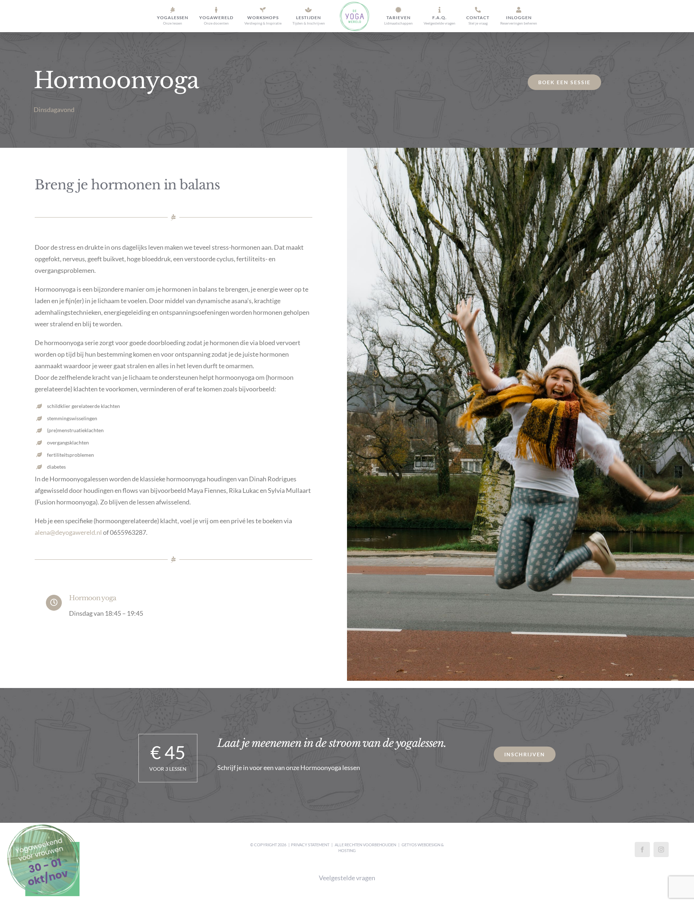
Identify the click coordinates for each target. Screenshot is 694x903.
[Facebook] (642, 849)
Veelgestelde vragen (347, 878)
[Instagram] (661, 849)
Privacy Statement (310, 844)
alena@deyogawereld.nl (68, 532)
